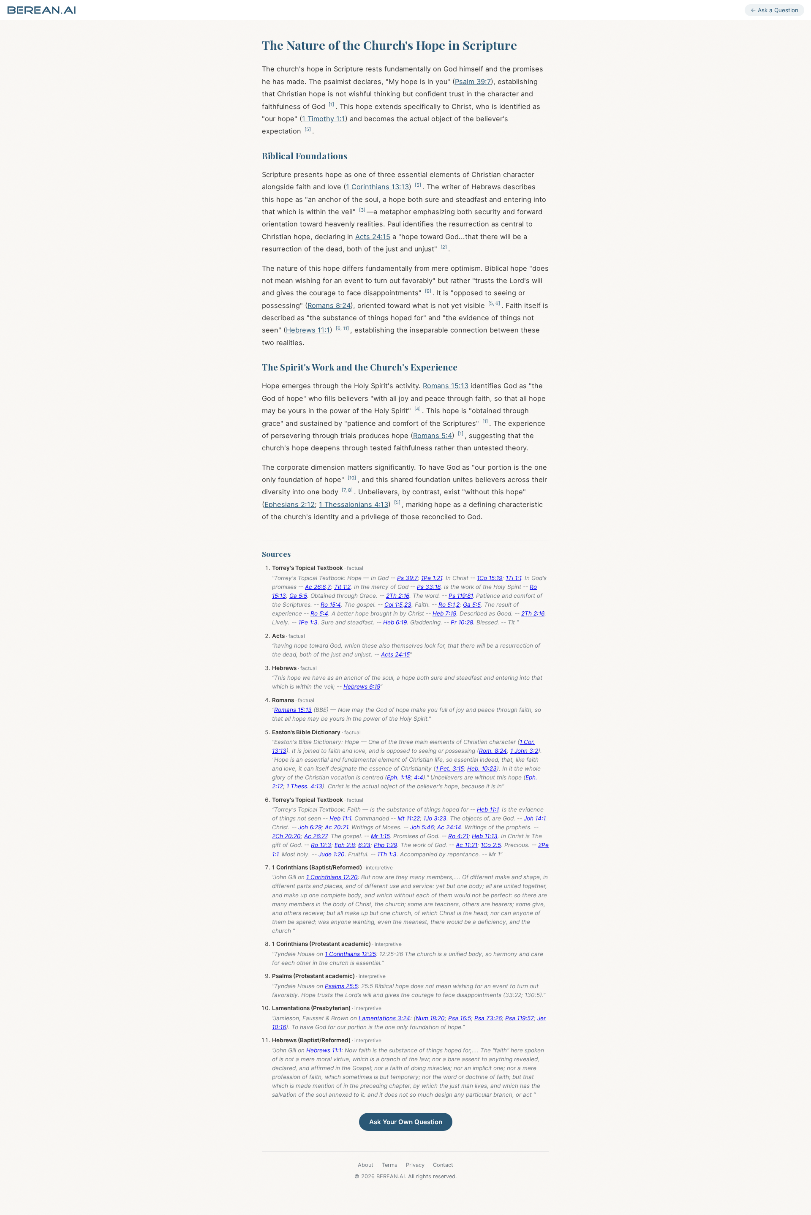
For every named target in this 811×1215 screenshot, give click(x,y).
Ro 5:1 (446, 604)
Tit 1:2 (342, 586)
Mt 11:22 (408, 818)
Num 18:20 (430, 1018)
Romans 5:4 (432, 435)
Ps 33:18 (429, 586)
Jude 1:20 (331, 854)
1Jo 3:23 (434, 818)
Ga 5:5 (298, 595)
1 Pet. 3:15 (449, 768)
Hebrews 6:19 (361, 686)
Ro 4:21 (458, 836)
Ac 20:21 (336, 827)
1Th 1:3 (387, 854)
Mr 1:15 (380, 836)
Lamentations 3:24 (384, 1018)
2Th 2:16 (397, 595)
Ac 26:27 (315, 836)
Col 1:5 (393, 604)
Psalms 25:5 (341, 986)
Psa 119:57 (519, 1018)
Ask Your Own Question (405, 1122)
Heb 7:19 (444, 613)
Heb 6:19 (395, 622)
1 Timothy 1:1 (323, 118)
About (365, 1165)
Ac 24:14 (449, 827)
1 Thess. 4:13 (304, 786)
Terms (389, 1165)
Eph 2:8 (345, 845)
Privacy (415, 1165)
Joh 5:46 (422, 827)
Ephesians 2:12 (289, 504)
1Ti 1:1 (513, 578)
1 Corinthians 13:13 (377, 187)
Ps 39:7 (407, 578)
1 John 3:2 (524, 750)
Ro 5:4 (319, 613)
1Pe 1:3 (308, 622)
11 (345, 328)
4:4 (418, 777)
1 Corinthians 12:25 (350, 954)
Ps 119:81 (461, 595)
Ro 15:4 (331, 604)
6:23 (364, 845)
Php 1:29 (385, 845)
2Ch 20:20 (286, 836)
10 (351, 478)
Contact (443, 1165)
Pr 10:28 (462, 622)
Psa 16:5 (459, 1018)
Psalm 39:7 (473, 81)
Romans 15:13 (445, 385)
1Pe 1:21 (431, 578)
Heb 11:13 (485, 836)
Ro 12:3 (321, 845)
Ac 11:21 (466, 845)
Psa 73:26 (488, 1018)
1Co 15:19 (489, 578)
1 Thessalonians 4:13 (353, 504)
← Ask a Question (774, 10)
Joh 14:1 (534, 818)
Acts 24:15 (372, 236)
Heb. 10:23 (482, 768)
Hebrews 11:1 (308, 330)
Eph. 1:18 (399, 777)
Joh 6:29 (309, 827)
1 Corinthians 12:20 (332, 877)
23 (407, 604)
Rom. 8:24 (493, 750)
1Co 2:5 (491, 845)
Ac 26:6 (315, 586)
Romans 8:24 (329, 305)
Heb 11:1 (487, 809)
